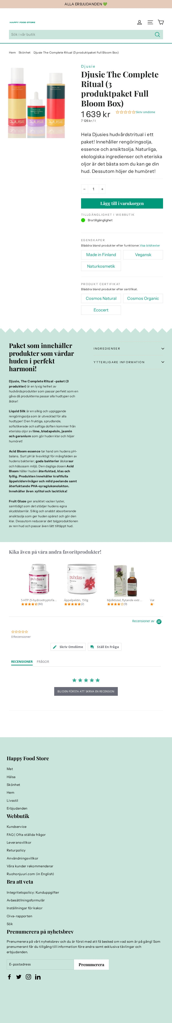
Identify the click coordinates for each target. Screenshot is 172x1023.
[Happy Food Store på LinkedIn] (38, 977)
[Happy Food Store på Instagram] (28, 977)
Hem (12, 52)
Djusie (88, 66)
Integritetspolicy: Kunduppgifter (33, 892)
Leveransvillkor (19, 843)
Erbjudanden (17, 808)
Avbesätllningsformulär (26, 900)
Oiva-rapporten (19, 916)
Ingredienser (107, 348)
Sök (10, 924)
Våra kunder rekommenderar (30, 866)
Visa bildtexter (150, 245)
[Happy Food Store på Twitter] (19, 977)
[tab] (68, 647)
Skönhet (24, 52)
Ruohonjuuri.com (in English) (30, 874)
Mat (10, 769)
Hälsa (11, 777)
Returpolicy (16, 850)
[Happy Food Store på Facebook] (9, 977)
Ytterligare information (119, 362)
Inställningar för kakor (25, 908)
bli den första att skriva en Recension (86, 691)
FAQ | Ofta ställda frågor (26, 835)
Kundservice (17, 827)
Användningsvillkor (22, 858)
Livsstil (12, 801)
